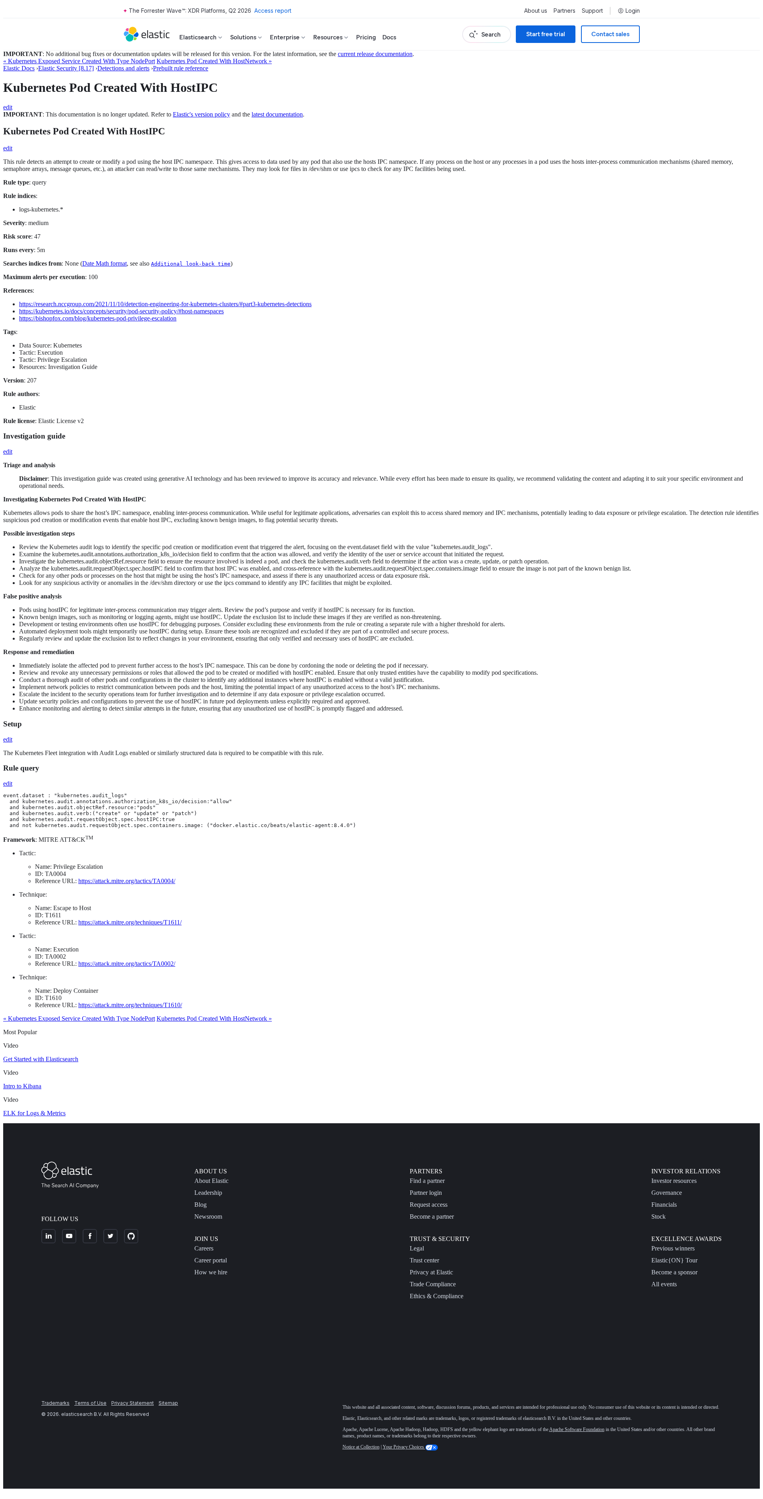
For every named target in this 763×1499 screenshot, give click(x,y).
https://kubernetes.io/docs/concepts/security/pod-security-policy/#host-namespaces (121, 311)
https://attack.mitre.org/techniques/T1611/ (130, 922)
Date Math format (104, 263)
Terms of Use (90, 1403)
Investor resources (674, 1180)
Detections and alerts (123, 68)
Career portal (210, 1260)
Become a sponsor (674, 1272)
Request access (428, 1204)
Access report (272, 10)
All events (664, 1284)
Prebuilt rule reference (180, 68)
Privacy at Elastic (431, 1272)
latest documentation (277, 114)
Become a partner (432, 1216)
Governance (666, 1192)
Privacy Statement (132, 1403)
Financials (664, 1204)
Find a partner (427, 1180)
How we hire (210, 1272)
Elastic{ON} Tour (674, 1260)
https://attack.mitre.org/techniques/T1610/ (130, 1005)
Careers (203, 1248)
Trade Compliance (433, 1284)
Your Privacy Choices (404, 1447)
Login (633, 11)
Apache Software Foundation (576, 1429)
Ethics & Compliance (436, 1296)
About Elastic (211, 1180)
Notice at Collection (361, 1447)
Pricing (366, 37)
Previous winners (673, 1248)
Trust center (424, 1260)
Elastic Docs (19, 68)
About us (535, 11)
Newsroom (208, 1216)
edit (7, 107)
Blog (200, 1204)
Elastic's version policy (201, 114)
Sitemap (168, 1403)
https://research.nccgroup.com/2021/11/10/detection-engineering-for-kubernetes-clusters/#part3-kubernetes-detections (165, 304)
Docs (389, 37)
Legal (417, 1248)
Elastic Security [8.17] (66, 68)
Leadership (208, 1192)
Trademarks (55, 1403)
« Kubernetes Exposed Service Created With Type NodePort (79, 61)
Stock (658, 1216)
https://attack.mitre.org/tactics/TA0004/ (126, 881)
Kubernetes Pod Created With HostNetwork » (214, 61)
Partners (564, 11)
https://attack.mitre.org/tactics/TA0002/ (126, 963)
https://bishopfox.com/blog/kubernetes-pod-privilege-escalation (97, 318)
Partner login (426, 1192)
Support (592, 11)
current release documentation (375, 53)
